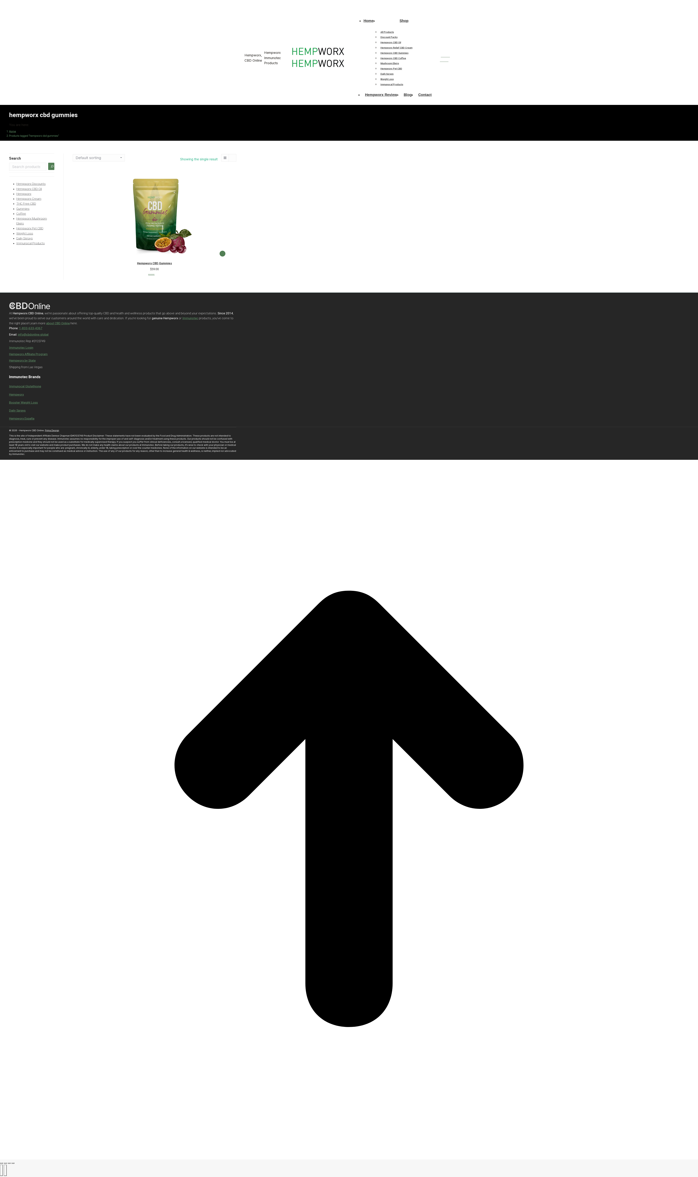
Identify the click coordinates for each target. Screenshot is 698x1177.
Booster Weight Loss (23, 402)
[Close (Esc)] (1, 1163)
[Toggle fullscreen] (9, 1163)
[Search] (51, 166)
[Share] (5, 1163)
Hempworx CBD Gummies (154, 263)
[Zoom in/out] (12, 1163)
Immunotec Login (21, 347)
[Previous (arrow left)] (1, 1170)
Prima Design (52, 430)
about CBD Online (58, 323)
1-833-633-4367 (245, 3)
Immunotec (190, 318)
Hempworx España (21, 418)
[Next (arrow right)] (5, 1170)
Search (15, 158)
